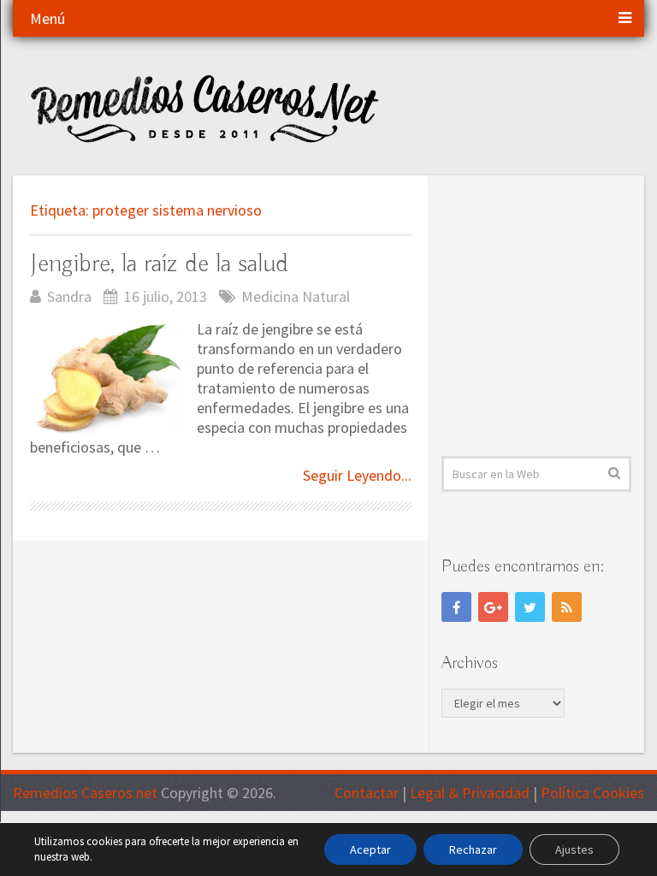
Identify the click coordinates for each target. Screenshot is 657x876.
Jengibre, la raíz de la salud (159, 264)
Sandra (69, 296)
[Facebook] (456, 607)
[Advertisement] (548, 316)
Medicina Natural (295, 296)
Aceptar (370, 849)
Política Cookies (592, 792)
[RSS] (567, 607)
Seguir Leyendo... (357, 475)
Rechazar (473, 849)
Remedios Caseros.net (85, 792)
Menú (47, 18)
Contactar (366, 792)
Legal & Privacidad (470, 792)
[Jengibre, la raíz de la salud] (108, 378)
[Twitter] (530, 607)
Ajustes (574, 849)
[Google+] (493, 607)
